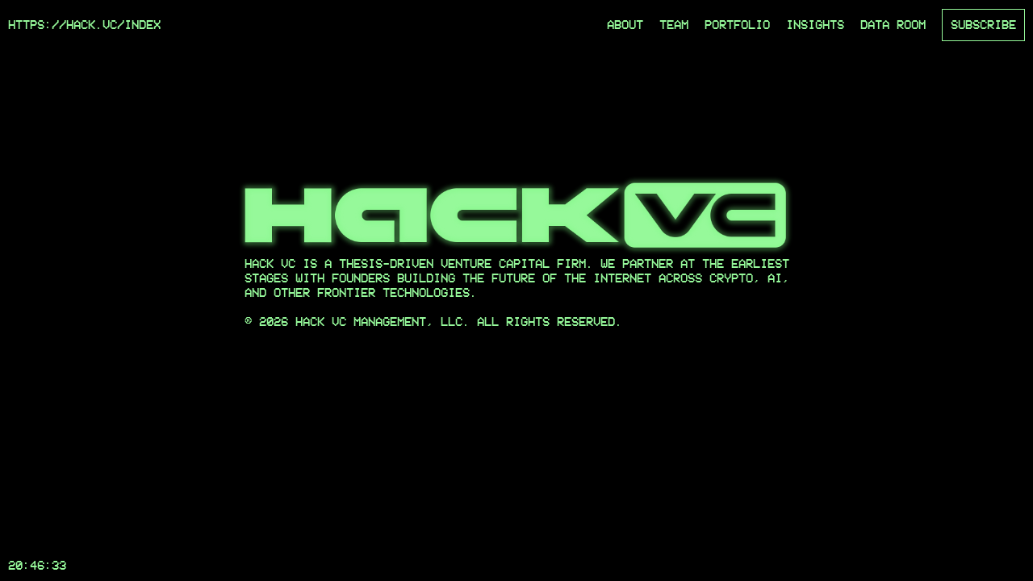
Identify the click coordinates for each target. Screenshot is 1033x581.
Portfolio (737, 24)
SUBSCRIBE (983, 24)
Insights (815, 24)
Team (673, 24)
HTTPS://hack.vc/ (66, 24)
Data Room (893, 24)
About (625, 24)
